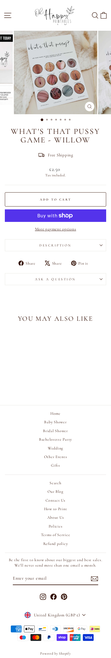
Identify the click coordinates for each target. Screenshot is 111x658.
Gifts (55, 465)
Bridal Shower (55, 430)
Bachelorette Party (55, 439)
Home (55, 413)
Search (55, 483)
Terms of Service (55, 534)
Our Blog (55, 491)
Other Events (55, 456)
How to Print (55, 508)
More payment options (55, 229)
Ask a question (55, 279)
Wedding (55, 448)
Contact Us (55, 500)
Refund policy (55, 543)
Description (55, 245)
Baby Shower (55, 422)
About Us (55, 517)
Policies (56, 526)
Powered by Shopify (55, 653)
